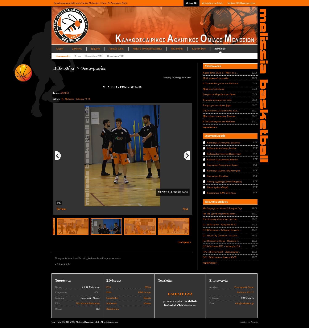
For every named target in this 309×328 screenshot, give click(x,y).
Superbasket (112, 298)
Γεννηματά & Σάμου (244, 287)
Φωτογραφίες (63, 56)
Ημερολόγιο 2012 (94, 56)
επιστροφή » (184, 242)
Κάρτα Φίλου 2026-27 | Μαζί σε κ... (220, 72)
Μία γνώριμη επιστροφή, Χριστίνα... (220, 116)
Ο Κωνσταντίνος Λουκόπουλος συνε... (221, 110)
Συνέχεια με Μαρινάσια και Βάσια (219, 94)
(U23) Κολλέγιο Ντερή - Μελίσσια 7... (221, 241)
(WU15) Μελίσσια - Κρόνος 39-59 (219, 257)
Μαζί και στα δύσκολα (213, 89)
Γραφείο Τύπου (116, 48)
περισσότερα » (210, 127)
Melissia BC (191, 3)
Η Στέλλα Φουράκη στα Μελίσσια (219, 121)
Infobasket (111, 303)
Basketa (147, 298)
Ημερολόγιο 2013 (115, 56)
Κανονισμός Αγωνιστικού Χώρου (222, 165)
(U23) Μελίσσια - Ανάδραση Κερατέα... (222, 230)
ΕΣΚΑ (148, 287)
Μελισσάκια (177, 48)
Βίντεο (77, 56)
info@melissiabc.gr (244, 303)
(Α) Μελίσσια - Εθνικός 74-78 (75, 99)
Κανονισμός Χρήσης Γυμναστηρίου (223, 170)
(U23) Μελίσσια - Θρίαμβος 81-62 (219, 224)
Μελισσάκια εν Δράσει (212, 3)
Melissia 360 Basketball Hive (241, 3)
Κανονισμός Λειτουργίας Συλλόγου (223, 142)
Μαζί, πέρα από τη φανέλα (215, 78)
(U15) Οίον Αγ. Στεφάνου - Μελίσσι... (221, 235)
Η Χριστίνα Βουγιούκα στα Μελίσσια (220, 83)
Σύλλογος (77, 48)
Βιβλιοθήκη (220, 48)
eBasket (147, 303)
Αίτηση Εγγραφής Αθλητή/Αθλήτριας (224, 181)
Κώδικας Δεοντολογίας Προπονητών (224, 154)
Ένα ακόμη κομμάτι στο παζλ (217, 100)
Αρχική (59, 48)
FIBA (109, 292)
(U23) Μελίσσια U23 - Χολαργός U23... (222, 246)
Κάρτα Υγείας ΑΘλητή (217, 187)
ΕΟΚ (108, 287)
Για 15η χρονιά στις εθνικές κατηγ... (220, 213)
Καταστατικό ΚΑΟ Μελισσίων (221, 192)
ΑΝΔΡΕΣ (64, 93)
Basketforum (112, 309)
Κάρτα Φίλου (199, 48)
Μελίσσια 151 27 (245, 292)
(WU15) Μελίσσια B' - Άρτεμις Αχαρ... (221, 251)
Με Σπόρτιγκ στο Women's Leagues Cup (222, 208)
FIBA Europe (144, 292)
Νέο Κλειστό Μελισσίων (88, 303)
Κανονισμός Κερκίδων (217, 176)
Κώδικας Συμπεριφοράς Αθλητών (222, 159)
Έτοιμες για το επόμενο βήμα (217, 105)
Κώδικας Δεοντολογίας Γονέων (221, 148)
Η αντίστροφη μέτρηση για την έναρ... (221, 219)
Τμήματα (95, 48)
